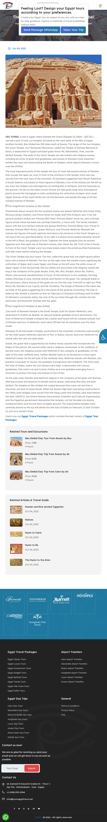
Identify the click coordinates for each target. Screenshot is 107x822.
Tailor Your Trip (73, 30)
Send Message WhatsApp (40, 30)
